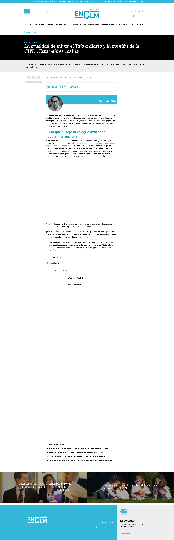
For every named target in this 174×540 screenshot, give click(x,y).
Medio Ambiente (101, 24)
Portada (27, 32)
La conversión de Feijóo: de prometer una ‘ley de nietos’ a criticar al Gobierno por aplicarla (76, 456)
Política (133, 24)
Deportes (82, 24)
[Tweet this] (33, 77)
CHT (63, 87)
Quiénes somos (100, 527)
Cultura (75, 24)
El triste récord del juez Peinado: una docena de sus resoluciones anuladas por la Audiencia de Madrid (80, 460)
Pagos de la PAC (131, 1)
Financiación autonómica (88, 1)
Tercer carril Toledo (105, 1)
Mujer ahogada (46, 1)
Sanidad (49, 24)
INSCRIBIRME (126, 534)
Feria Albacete (119, 1)
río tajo (73, 87)
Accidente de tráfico (59, 1)
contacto (109, 527)
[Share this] (29, 77)
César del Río (63, 77)
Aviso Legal (62, 527)
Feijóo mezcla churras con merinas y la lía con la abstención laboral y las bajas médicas (75, 452)
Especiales (125, 24)
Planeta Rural (114, 24)
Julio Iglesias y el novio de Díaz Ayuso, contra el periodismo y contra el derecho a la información (77, 448)
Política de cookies (89, 527)
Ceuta (141, 1)
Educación (67, 24)
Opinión (34, 32)
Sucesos (90, 24)
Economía (58, 24)
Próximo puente (73, 1)
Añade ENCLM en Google (141, 16)
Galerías (140, 24)
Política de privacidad (74, 527)
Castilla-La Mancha (37, 24)
